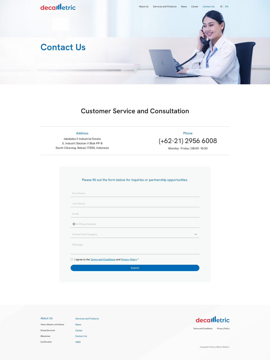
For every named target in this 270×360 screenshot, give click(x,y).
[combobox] (135, 234)
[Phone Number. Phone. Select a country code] (75, 224)
